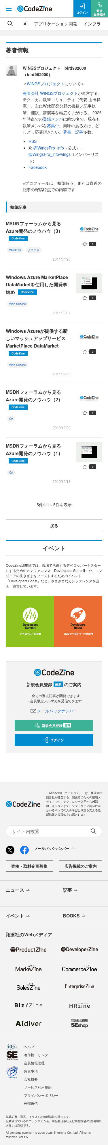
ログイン (57, 740)
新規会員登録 (56, 725)
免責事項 (31, 1070)
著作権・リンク (36, 1054)
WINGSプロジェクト (46, 83)
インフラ (92, 24)
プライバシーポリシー (41, 1095)
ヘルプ (29, 1046)
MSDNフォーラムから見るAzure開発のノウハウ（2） (34, 399)
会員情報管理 (34, 1062)
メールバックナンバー (57, 711)
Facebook (38, 167)
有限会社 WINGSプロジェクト (50, 93)
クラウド (33, 250)
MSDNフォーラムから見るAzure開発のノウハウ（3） (34, 230)
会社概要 (31, 1078)
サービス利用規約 (38, 1087)
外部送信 (31, 1103)
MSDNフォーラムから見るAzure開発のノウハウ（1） (34, 452)
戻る (54, 525)
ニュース (15, 890)
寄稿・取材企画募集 (29, 866)
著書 (67, 132)
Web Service (17, 304)
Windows (15, 250)
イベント (15, 915)
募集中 (53, 125)
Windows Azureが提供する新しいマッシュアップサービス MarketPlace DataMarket (37, 341)
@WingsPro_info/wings (50, 154)
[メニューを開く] (8, 8)
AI (26, 24)
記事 (79, 132)
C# (11, 419)
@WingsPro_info (48, 148)
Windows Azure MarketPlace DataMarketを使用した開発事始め (37, 284)
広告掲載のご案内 (81, 866)
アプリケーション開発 (55, 24)
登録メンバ (53, 119)
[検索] (10, 23)
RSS (33, 141)
